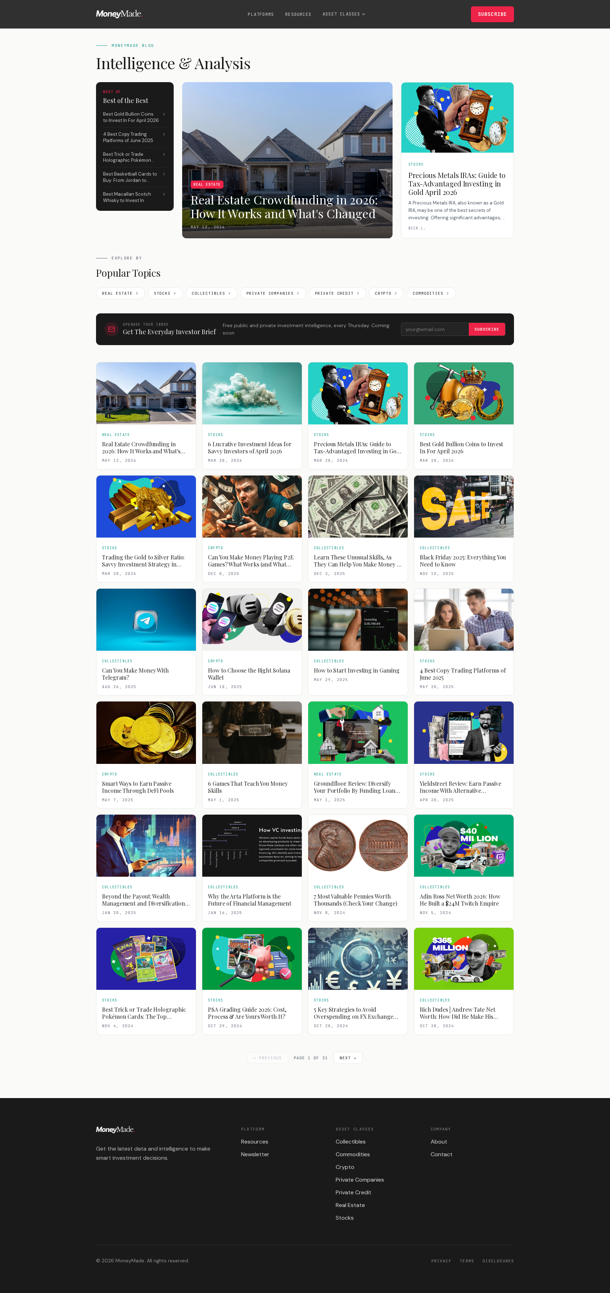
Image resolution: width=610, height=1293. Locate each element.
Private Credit (334, 293)
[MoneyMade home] (119, 14)
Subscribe (492, 14)
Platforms (261, 14)
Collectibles (208, 293)
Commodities (428, 293)
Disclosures (498, 1260)
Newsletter (255, 1154)
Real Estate (117, 293)
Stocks (162, 293)
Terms (467, 1260)
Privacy (441, 1260)
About (439, 1141)
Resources (298, 14)
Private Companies (270, 293)
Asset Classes (341, 14)
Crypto (383, 293)
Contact (442, 1154)
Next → (348, 1057)
